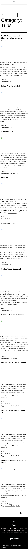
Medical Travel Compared (11, 269)
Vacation (15, 358)
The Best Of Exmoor (9, 223)
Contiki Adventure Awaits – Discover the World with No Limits (11, 38)
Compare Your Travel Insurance (13, 315)
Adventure (8, 406)
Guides (18, 406)
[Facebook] (2, 9)
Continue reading (17, 75)
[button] (14, 4)
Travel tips (12, 173)
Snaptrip (4, 177)
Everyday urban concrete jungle (13, 362)
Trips (10, 81)
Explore (13, 406)
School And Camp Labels (11, 86)
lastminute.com (7, 132)
